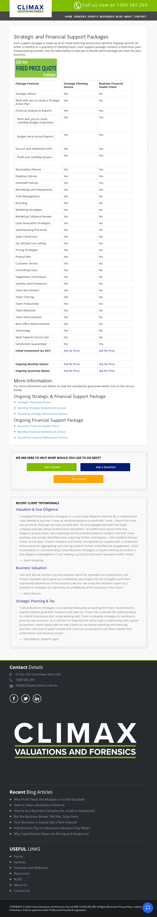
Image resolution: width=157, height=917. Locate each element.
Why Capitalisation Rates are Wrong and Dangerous (51, 834)
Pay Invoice (79, 479)
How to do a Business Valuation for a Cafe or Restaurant (54, 811)
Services (80, 16)
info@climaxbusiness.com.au (36, 685)
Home (68, 16)
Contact (140, 16)
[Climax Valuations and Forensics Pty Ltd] (31, 8)
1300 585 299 (25, 680)
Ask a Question (106, 467)
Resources (107, 16)
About (128, 16)
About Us (20, 885)
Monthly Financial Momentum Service (42, 432)
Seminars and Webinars (31, 868)
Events (93, 16)
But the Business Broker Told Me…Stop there (46, 816)
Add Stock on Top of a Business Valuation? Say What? (52, 828)
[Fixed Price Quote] (78, 68)
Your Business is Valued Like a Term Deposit (45, 822)
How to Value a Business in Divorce (39, 805)
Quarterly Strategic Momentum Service (43, 414)
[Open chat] (147, 907)
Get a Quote (52, 467)
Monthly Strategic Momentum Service (42, 408)
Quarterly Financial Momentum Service (43, 437)
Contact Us (22, 891)
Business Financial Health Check (38, 426)
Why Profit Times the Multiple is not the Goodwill (49, 799)
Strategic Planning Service (34, 402)
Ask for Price (72, 350)
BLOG (119, 16)
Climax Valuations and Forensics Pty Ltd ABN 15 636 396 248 (63, 906)
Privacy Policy (125, 906)
